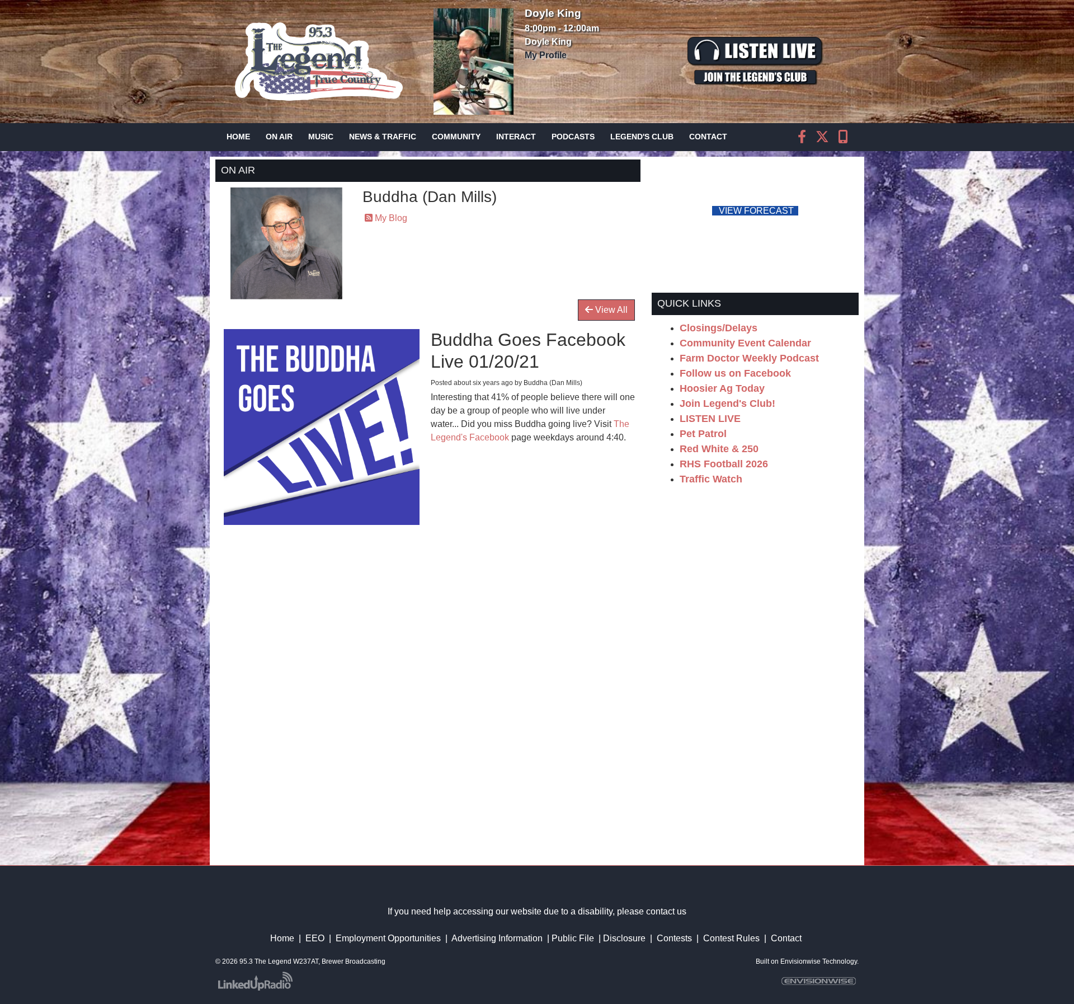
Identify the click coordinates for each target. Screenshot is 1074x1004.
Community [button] (456, 136)
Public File (573, 938)
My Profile (546, 55)
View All (610, 310)
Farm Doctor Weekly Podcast (749, 358)
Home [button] (238, 136)
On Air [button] (279, 136)
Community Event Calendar (745, 343)
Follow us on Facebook (735, 373)
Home (282, 938)
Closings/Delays (718, 328)
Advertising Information (497, 938)
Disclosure (624, 938)
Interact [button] (516, 136)
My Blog (390, 218)
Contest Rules (731, 938)
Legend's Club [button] (641, 136)
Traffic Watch (711, 479)
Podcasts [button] (573, 136)
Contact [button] (708, 136)
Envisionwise (800, 961)
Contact (786, 938)
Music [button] (320, 136)
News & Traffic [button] (382, 136)
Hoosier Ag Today (722, 388)
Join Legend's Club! (727, 403)
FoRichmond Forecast (833, 211)
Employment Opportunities (388, 938)
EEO (314, 938)
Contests (674, 938)
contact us (666, 911)
